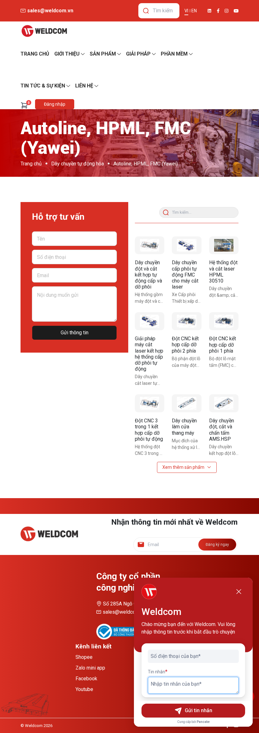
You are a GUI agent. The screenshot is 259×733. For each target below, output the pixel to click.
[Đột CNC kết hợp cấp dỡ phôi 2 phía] (186, 321)
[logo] (44, 30)
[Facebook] (218, 11)
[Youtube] (236, 11)
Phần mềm (174, 54)
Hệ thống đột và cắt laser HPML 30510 (223, 271)
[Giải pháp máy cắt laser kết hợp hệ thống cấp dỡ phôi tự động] (149, 321)
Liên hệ (84, 86)
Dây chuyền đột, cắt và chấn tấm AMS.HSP (221, 430)
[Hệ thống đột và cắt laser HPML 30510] (223, 245)
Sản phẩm (103, 54)
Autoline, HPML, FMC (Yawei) (145, 164)
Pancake (203, 722)
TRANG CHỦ (35, 54)
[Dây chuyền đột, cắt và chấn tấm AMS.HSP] (223, 403)
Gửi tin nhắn (198, 710)
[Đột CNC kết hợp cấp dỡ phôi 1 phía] (223, 321)
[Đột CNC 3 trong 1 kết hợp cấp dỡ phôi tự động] (149, 403)
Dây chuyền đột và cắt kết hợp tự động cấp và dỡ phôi (148, 274)
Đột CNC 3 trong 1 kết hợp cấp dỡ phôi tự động (149, 430)
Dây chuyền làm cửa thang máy (184, 427)
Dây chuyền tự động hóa (77, 164)
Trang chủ (31, 164)
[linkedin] (209, 10)
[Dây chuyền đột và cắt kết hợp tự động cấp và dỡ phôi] (149, 245)
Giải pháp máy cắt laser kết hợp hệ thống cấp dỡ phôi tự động (149, 354)
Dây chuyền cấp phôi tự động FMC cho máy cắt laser (185, 274)
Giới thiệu (67, 54)
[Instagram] (227, 11)
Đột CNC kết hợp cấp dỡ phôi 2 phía (185, 345)
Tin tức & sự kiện (43, 86)
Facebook (86, 679)
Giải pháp (138, 54)
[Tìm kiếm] (146, 11)
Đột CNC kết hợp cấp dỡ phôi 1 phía (222, 345)
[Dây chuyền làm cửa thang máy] (186, 403)
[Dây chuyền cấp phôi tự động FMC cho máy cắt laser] (186, 245)
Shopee (84, 657)
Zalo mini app (90, 668)
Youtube (84, 689)
